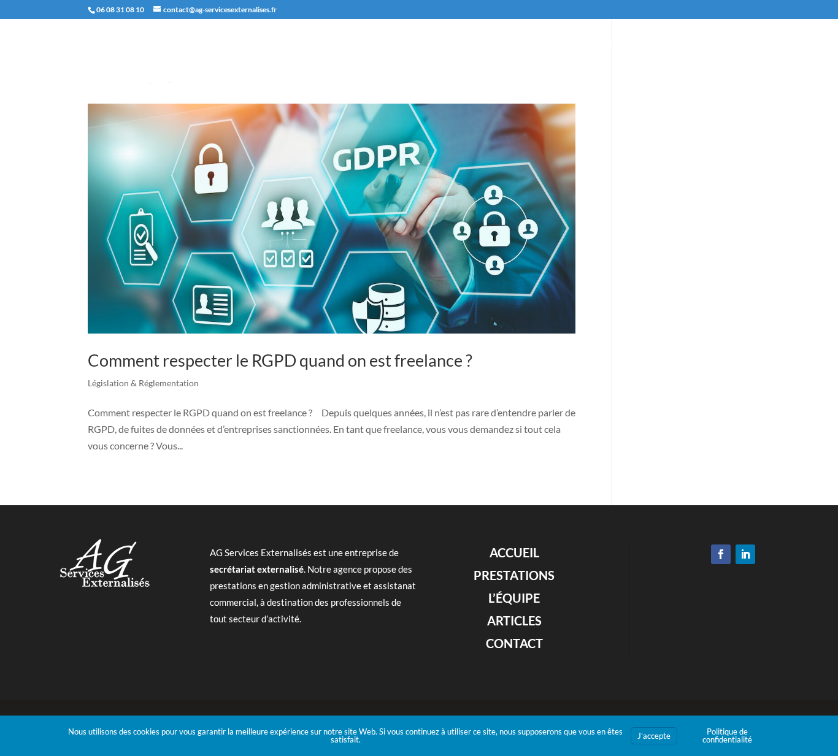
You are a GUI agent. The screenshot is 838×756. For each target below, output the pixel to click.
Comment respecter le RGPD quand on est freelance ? (280, 360)
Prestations (558, 44)
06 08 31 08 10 (120, 9)
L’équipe (621, 44)
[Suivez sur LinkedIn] (745, 554)
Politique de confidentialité (727, 735)
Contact (730, 44)
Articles (676, 44)
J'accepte (654, 736)
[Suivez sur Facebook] (721, 554)
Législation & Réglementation (143, 383)
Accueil (496, 44)
